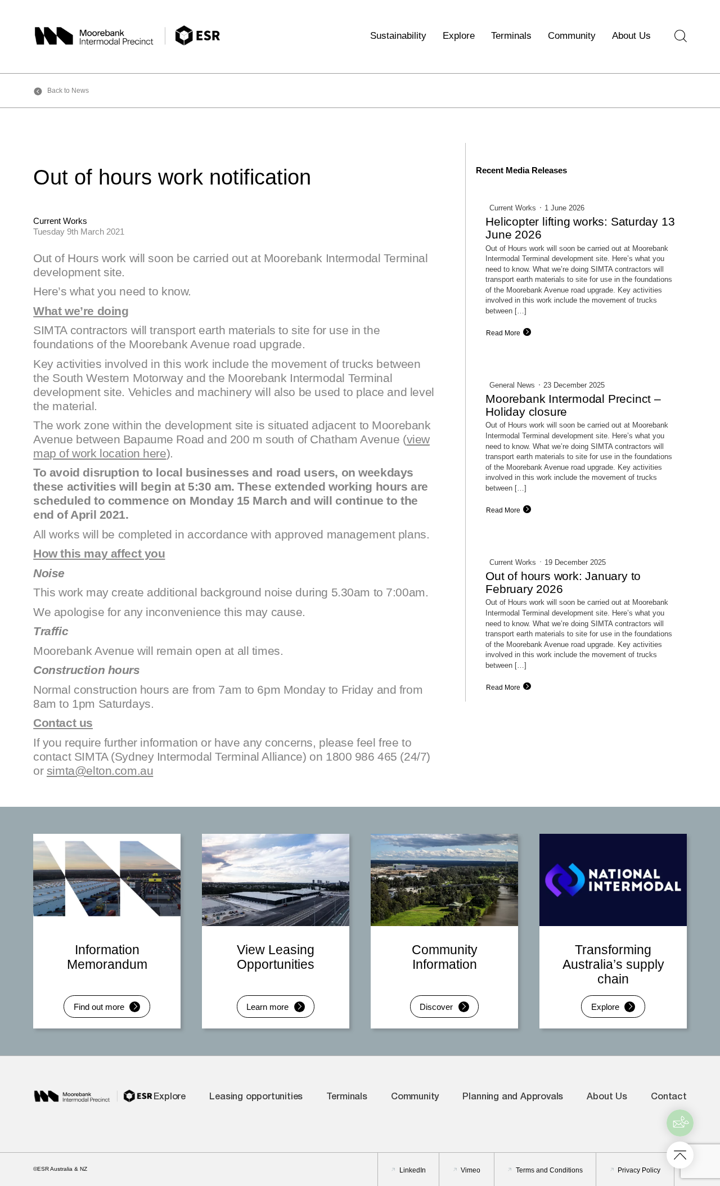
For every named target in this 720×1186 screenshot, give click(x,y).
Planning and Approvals (512, 1097)
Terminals (511, 35)
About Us (631, 35)
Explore (459, 35)
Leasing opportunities (256, 1097)
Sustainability (398, 35)
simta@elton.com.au (100, 770)
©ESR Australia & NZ (60, 1169)
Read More (503, 333)
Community (572, 35)
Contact (669, 1097)
